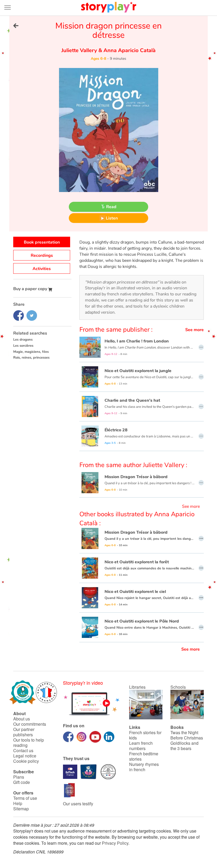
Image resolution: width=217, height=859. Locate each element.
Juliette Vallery (79, 50)
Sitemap (21, 809)
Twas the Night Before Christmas (186, 735)
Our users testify (78, 804)
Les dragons (23, 339)
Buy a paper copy (30, 289)
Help (17, 803)
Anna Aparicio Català (129, 50)
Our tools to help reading (28, 742)
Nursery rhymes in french (144, 767)
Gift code (21, 782)
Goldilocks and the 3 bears (184, 745)
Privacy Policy (115, 843)
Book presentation (42, 242)
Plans (18, 777)
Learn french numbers (141, 745)
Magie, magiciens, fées (31, 351)
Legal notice (24, 756)
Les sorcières (23, 345)
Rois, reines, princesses (31, 357)
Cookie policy (26, 761)
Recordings (42, 255)
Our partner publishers (23, 732)
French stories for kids (145, 735)
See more (194, 330)
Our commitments (29, 724)
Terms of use (25, 798)
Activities (42, 269)
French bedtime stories (143, 756)
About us (21, 719)
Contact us (23, 750)
